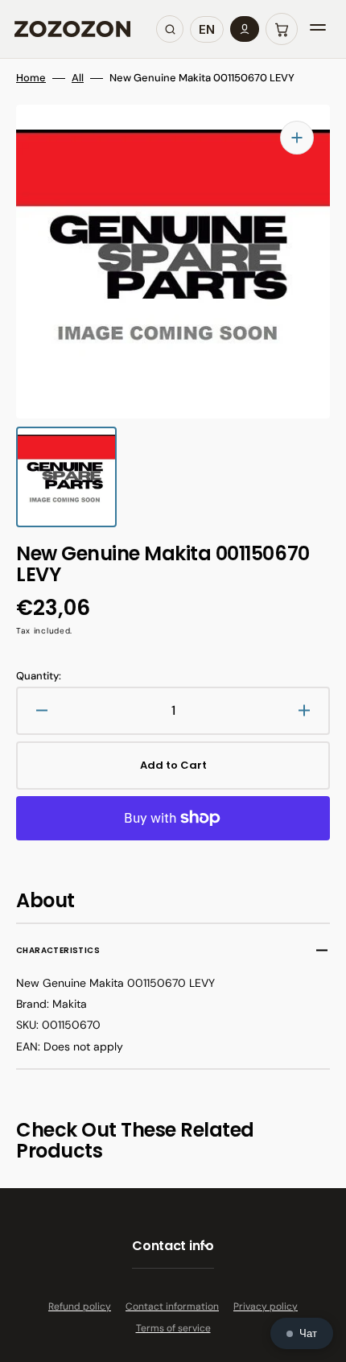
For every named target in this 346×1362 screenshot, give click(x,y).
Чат (308, 1333)
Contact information (172, 1306)
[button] (282, 29)
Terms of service (173, 1328)
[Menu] (318, 29)
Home (31, 78)
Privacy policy (265, 1306)
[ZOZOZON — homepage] (72, 29)
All (78, 78)
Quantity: (38, 676)
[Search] (169, 29)
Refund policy (79, 1306)
